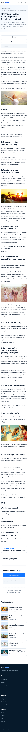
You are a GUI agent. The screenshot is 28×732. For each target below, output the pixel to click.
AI (1, 688)
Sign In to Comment (14, 575)
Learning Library (5, 704)
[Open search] (18, 2)
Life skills (7, 8)
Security (3, 691)
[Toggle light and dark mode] (21, 2)
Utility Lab (3, 699)
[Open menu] (25, 2)
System (3, 682)
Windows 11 (4, 685)
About (2, 712)
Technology (4, 679)
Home (2, 8)
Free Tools (3, 702)
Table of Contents (9, 46)
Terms (2, 718)
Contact (3, 715)
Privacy (3, 721)
